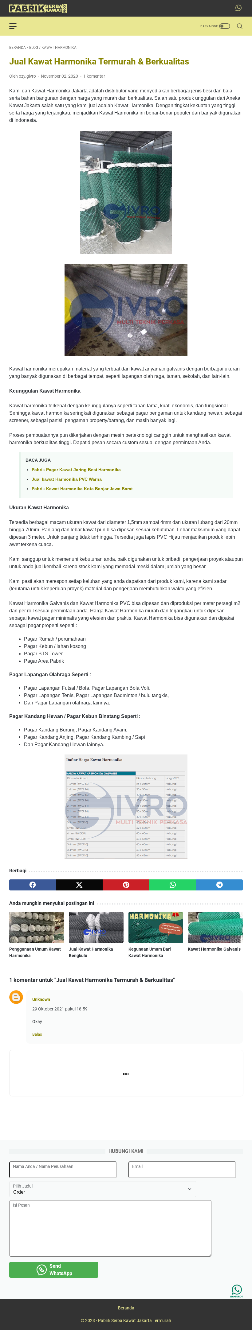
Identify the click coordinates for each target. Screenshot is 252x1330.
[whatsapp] (172, 884)
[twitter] (79, 884)
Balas (37, 1034)
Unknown (41, 999)
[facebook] (32, 884)
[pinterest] (126, 884)
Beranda (126, 1307)
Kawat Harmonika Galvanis (214, 949)
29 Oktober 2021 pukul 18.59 (60, 1008)
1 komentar (94, 76)
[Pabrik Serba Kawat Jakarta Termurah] (41, 8)
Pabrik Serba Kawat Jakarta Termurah (134, 1320)
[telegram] (219, 884)
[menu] (16, 26)
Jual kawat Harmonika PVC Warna (67, 479)
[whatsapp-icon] (238, 8)
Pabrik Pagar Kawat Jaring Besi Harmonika (76, 469)
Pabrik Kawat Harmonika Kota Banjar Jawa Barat (82, 488)
